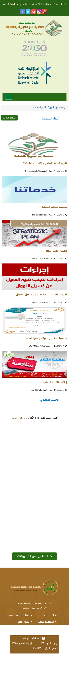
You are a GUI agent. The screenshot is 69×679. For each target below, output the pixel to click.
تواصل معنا (38, 603)
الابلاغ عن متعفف (21, 615)
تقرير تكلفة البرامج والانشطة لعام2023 (45, 163)
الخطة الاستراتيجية (56, 251)
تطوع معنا (23, 621)
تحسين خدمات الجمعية (54, 207)
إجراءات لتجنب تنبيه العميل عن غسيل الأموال (41, 295)
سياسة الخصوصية (24, 603)
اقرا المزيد (17, 418)
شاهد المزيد (9, 117)
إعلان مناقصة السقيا (55, 382)
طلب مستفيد (46, 627)
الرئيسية (48, 603)
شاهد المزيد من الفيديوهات (34, 556)
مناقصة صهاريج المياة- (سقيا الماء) (46, 338)
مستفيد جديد (46, 621)
